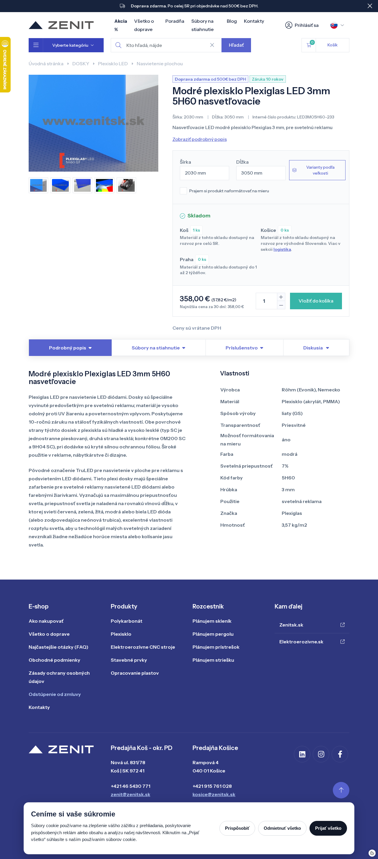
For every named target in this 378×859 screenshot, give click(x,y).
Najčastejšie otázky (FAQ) (58, 647)
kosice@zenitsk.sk (214, 794)
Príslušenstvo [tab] (242, 348)
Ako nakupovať (46, 621)
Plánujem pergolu (213, 634)
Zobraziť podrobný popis (199, 139)
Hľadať (236, 45)
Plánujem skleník (212, 621)
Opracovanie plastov (135, 673)
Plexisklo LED (113, 63)
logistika (282, 249)
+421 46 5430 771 (130, 786)
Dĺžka (242, 162)
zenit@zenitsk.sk (130, 794)
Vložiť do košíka (316, 301)
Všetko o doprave (49, 634)
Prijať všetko (328, 828)
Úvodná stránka (46, 63)
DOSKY (80, 63)
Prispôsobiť (237, 828)
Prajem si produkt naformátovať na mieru (229, 190)
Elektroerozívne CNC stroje (143, 647)
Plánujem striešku (213, 660)
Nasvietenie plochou (160, 63)
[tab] (316, 347)
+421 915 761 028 (212, 786)
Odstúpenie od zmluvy (55, 694)
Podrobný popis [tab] (67, 348)
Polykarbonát (126, 621)
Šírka (185, 162)
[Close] (369, 5)
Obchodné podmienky (54, 660)
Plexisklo (121, 634)
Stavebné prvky (129, 660)
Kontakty (254, 21)
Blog (232, 21)
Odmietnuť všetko (282, 828)
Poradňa (174, 21)
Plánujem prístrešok (216, 647)
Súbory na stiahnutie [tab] (156, 348)
